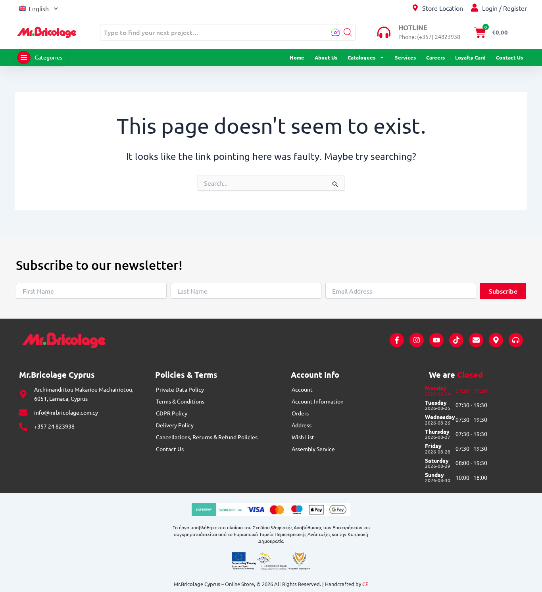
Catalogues (361, 57)
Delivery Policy (175, 425)
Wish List (303, 436)
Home (297, 57)
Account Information (318, 401)
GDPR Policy (171, 413)
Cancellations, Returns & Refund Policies (207, 436)
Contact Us (509, 57)
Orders (300, 413)
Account (302, 389)
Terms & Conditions (180, 401)
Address (301, 425)
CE (365, 583)
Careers (435, 57)
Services (405, 57)
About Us (326, 57)
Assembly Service (313, 448)
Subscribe (503, 290)
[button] (38, 7)
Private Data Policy (180, 389)
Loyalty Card (470, 57)
